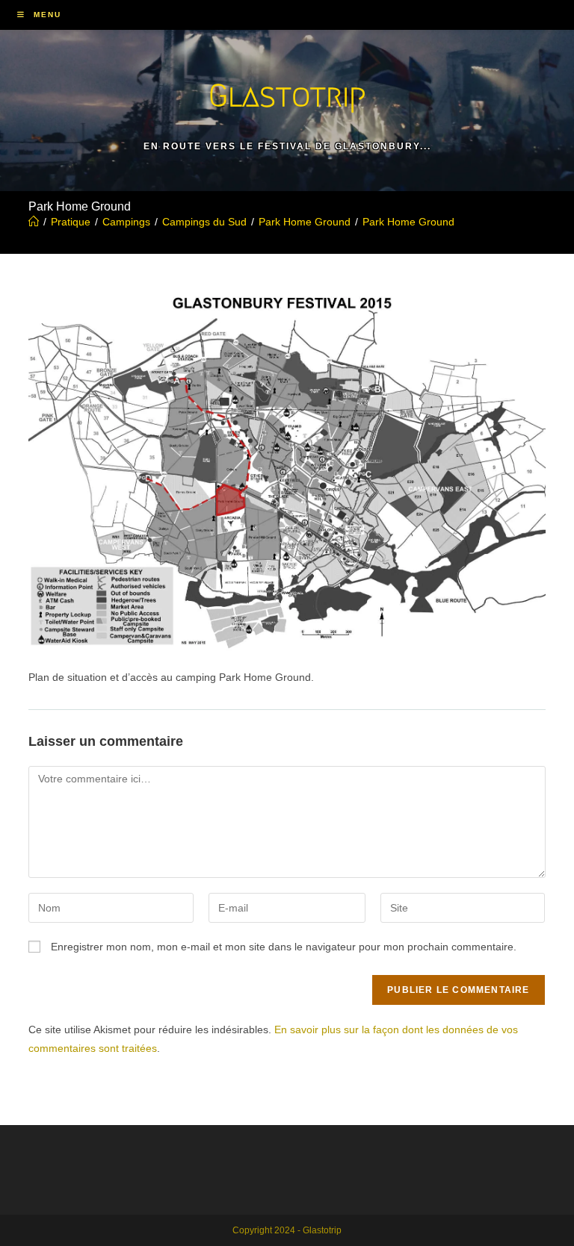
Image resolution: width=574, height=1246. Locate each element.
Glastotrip (287, 95)
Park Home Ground (408, 222)
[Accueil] (33, 222)
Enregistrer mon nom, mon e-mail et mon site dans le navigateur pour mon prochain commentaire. (283, 947)
